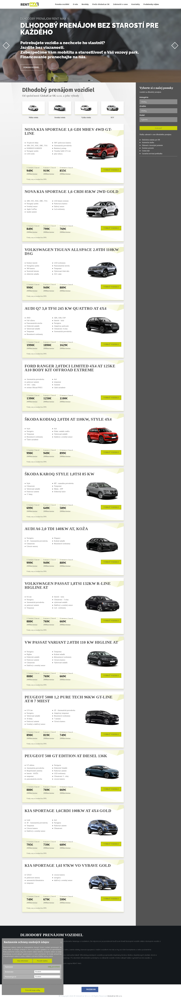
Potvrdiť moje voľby (32, 990)
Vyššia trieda (86, 117)
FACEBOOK (91, 989)
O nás (75, 4)
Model (142, 115)
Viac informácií (22, 961)
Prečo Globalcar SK (100, 4)
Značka (143, 106)
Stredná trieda (59, 117)
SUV (112, 117)
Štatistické (9, 972)
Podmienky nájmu (151, 4)
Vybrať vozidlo (111, 170)
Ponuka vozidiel (62, 4)
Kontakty (135, 4)
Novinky (85, 4)
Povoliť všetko (42, 961)
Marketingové (10, 977)
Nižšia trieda (33, 117)
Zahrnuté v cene (120, 4)
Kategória (144, 97)
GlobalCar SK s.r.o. (114, 996)
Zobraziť (158, 128)
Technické (9, 967)
